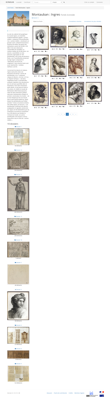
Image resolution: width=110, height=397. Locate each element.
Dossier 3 (19, 289)
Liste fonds (10, 8)
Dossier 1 (19, 126)
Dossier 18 (19, 240)
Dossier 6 (19, 325)
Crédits (71, 393)
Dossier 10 (19, 150)
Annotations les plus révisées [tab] (92, 21)
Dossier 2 (19, 262)
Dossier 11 (19, 174)
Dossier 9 (19, 363)
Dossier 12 (19, 216)
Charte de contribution (60, 393)
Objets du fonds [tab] (37, 21)
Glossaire (49, 393)
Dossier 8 (19, 349)
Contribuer (27, 2)
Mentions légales (79, 393)
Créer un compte (89, 2)
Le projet (18, 2)
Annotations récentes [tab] (75, 21)
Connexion (100, 2)
